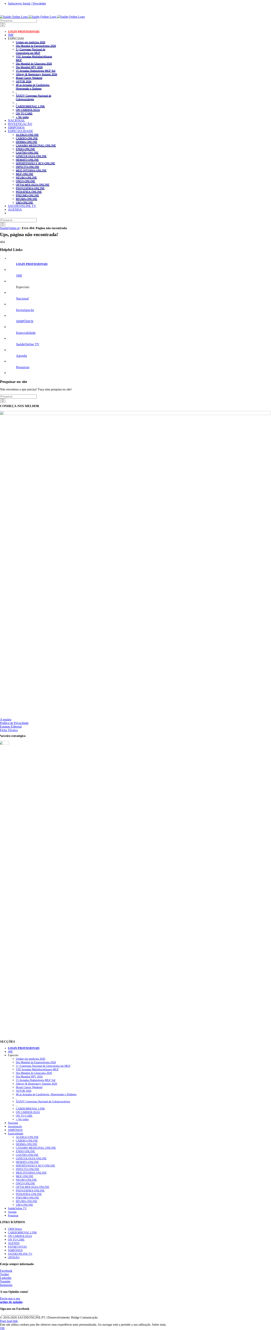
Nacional (22, 298)
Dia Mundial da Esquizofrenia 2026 (36, 45)
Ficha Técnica (9, 730)
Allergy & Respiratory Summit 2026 (36, 74)
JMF (19, 275)
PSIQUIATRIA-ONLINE (30, 188)
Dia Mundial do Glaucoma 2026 (34, 63)
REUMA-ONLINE (26, 198)
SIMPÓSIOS (24, 321)
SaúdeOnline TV (27, 344)
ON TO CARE (24, 113)
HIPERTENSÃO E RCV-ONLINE (35, 163)
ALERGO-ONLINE (27, 134)
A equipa (5, 719)
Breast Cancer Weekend (29, 77)
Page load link (9, 1321)
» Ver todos (22, 117)
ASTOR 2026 (23, 81)
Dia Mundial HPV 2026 (29, 67)
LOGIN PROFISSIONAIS (32, 264)
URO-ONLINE (24, 202)
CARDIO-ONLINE (27, 138)
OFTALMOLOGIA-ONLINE (32, 184)
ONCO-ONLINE (25, 181)
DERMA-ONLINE (26, 141)
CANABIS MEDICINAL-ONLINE (36, 145)
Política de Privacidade (14, 723)
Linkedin (5, 1278)
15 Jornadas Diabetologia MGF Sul (35, 70)
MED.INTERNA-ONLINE (31, 170)
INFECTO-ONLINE (27, 166)
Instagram (6, 1285)
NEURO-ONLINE (26, 177)
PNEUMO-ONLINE (27, 195)
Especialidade (26, 333)
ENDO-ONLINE (25, 149)
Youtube (5, 1281)
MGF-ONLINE (24, 174)
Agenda (21, 356)
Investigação (25, 310)
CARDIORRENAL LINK (30, 106)
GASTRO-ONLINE (27, 152)
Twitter (4, 1274)
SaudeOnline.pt (9, 228)
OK (2, 1328)
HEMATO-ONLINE (27, 159)
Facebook (6, 1270)
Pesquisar (23, 367)
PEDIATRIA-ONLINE (29, 191)
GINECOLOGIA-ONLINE (31, 156)
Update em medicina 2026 (30, 42)
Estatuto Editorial (11, 726)
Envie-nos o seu (11, 1300)
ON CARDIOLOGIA (28, 109)
